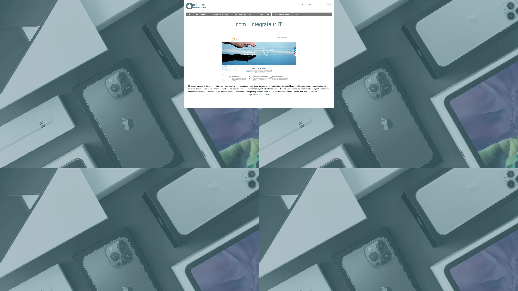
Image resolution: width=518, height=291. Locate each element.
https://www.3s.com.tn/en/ (259, 94)
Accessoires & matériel (197, 14)
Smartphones (264, 14)
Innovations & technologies (243, 14)
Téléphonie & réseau (282, 14)
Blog (297, 14)
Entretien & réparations (219, 14)
